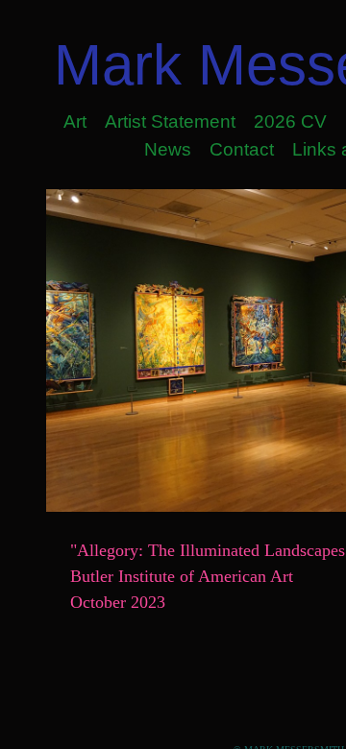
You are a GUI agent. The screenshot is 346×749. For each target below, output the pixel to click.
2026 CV (290, 121)
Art (74, 121)
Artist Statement (170, 121)
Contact (242, 149)
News (167, 149)
